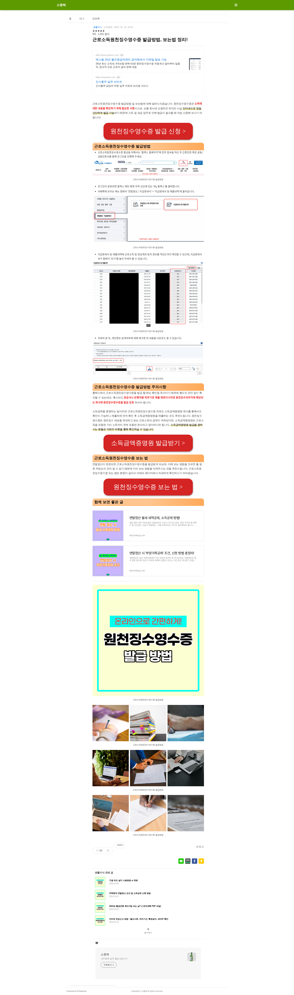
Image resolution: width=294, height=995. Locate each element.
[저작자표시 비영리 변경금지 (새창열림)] (200, 847)
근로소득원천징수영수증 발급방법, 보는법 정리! (140, 39)
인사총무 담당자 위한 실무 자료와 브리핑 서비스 (122, 86)
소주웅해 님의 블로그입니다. (114, 958)
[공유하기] (108, 851)
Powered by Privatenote (77, 991)
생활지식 (97, 27)
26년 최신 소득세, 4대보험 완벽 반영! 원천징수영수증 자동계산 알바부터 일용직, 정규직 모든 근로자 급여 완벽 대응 (138, 65)
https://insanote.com (105, 77)
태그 (81, 18)
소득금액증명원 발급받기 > (148, 443)
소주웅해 (108, 27)
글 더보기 (148, 933)
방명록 (96, 18)
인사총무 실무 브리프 (109, 81)
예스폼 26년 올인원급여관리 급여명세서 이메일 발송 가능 (131, 59)
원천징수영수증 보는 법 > (148, 486)
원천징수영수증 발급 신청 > (148, 131)
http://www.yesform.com (107, 55)
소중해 (61, 5)
